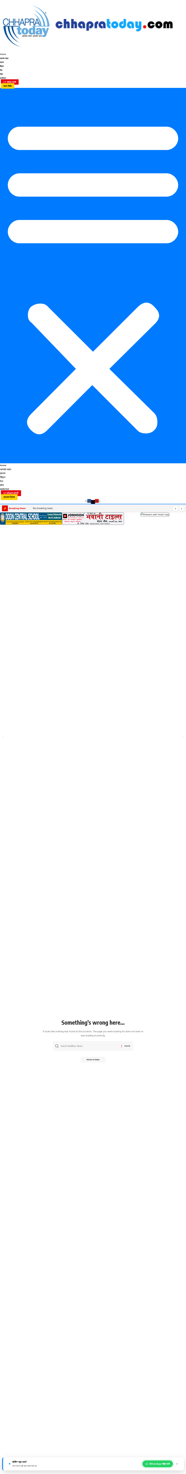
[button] (93, 275)
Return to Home (93, 1059)
